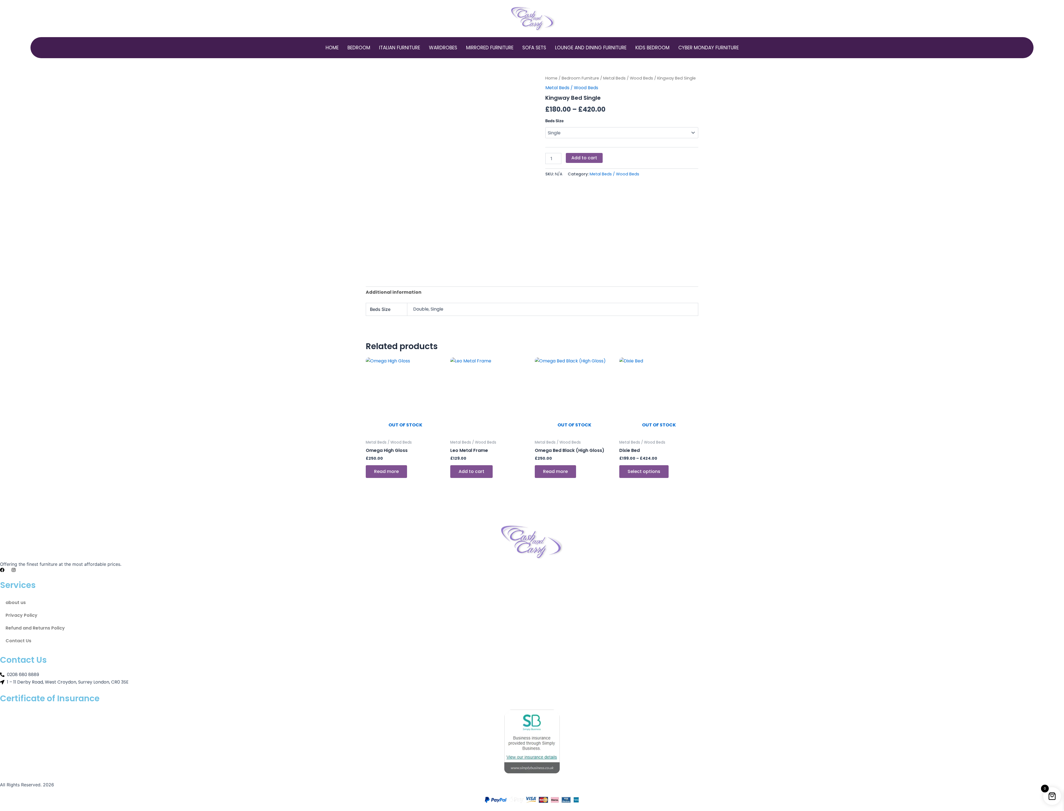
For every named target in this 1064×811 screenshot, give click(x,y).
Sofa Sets (534, 47)
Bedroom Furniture (580, 78)
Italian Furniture (399, 47)
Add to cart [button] (471, 471)
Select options (644, 471)
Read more (386, 471)
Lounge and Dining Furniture (590, 47)
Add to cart (584, 158)
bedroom (358, 47)
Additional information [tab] (393, 292)
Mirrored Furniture (489, 47)
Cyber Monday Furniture (708, 47)
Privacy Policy (21, 615)
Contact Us (18, 641)
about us (16, 602)
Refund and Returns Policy (35, 628)
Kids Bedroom (652, 47)
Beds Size (554, 120)
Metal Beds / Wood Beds (628, 78)
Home (332, 47)
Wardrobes (443, 47)
